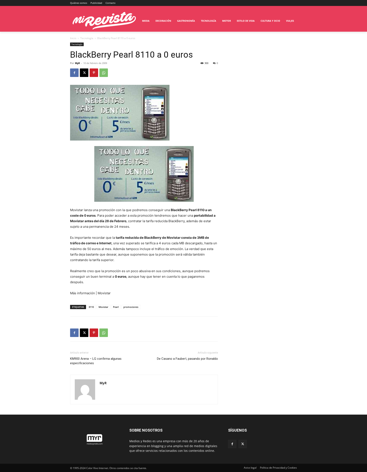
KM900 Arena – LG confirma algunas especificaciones (95, 361)
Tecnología (86, 38)
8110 (91, 307)
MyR (77, 63)
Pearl (116, 307)
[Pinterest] (94, 72)
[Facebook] (74, 72)
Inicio (73, 38)
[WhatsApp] (103, 72)
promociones (130, 307)
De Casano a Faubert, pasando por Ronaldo (187, 359)
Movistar (103, 307)
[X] (84, 72)
